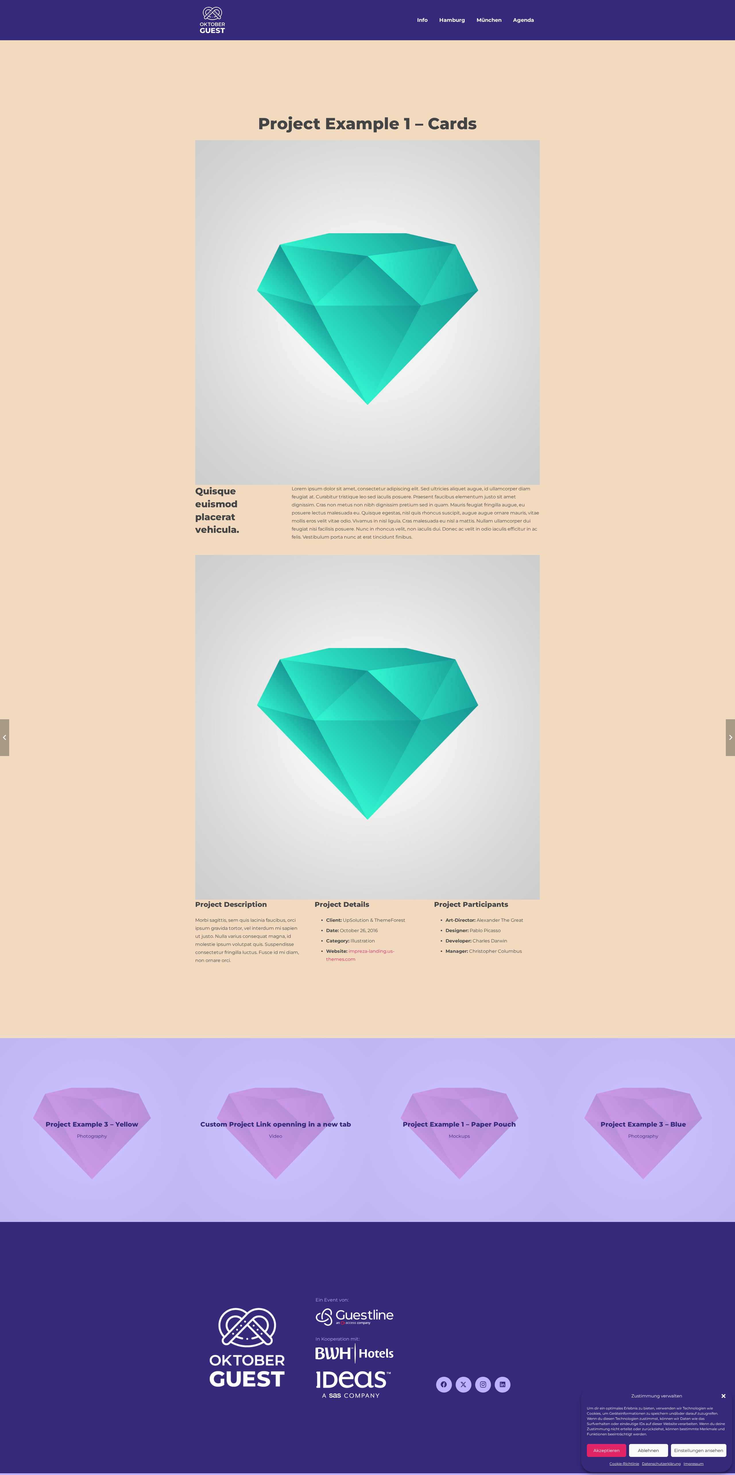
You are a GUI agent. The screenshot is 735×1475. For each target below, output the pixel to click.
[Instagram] (483, 1385)
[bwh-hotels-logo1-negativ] (354, 1353)
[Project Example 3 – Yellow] (92, 1130)
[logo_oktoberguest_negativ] (212, 20)
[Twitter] (463, 1385)
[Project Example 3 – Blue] (643, 1130)
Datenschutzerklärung (661, 1463)
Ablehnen (648, 1450)
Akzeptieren (606, 1450)
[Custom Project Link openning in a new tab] (276, 1130)
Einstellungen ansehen (698, 1450)
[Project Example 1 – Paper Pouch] (459, 1130)
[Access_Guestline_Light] (354, 1318)
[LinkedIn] (502, 1385)
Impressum (694, 1463)
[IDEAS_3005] (354, 1385)
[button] (723, 1396)
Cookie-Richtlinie (624, 1463)
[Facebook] (444, 1385)
